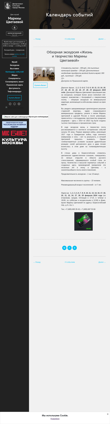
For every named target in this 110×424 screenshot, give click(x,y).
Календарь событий (15, 72)
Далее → (102, 39)
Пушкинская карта (14, 85)
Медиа (14, 75)
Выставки (14, 69)
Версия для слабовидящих (38, 117)
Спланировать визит (14, 82)
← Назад (36, 39)
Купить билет (14, 98)
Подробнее (55, 419)
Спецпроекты (14, 78)
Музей (14, 62)
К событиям (70, 39)
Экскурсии (14, 65)
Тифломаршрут (14, 91)
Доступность (14, 88)
